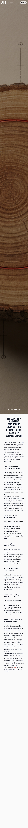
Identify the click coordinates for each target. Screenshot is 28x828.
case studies (14, 667)
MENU (22, 2)
